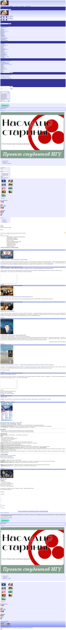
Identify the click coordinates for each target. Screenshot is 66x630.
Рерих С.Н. (2, 33)
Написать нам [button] (2, 622)
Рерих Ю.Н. (2, 32)
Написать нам (4, 222)
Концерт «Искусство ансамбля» (7, 311)
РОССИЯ (2, 70)
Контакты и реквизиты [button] (4, 621)
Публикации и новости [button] (2, 59)
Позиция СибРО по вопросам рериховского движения (6, 162)
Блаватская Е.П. (3, 29)
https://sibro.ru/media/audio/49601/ (6, 489)
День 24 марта (3, 478)
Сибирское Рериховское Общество (5, 625)
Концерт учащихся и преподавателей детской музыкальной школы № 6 (16, 296)
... (0, 496)
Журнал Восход (3, 62)
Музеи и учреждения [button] (2, 73)
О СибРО (2, 43)
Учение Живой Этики (4, 27)
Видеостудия (2, 55)
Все (1, 506)
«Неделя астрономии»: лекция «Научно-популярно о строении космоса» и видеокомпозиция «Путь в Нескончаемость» (27, 268)
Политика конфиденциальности (4, 626)
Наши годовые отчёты (4, 45)
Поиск (10, 9)
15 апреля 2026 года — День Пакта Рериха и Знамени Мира (13, 259)
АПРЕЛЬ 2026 (3, 397)
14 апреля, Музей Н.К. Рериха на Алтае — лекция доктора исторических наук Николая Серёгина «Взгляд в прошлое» (27, 364)
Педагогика (2, 50)
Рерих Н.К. (2, 31)
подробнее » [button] (2, 284)
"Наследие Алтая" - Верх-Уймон (6, 78)
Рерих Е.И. (2, 30)
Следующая (2, 507)
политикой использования (22, 627)
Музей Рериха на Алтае (4, 76)
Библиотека (2, 64)
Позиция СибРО (3, 39)
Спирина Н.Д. (2, 36)
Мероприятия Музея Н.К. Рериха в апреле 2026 (11, 422)
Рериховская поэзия (3, 69)
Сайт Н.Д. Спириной (4, 40)
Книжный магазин (3, 54)
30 (0, 504)
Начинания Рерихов (3, 38)
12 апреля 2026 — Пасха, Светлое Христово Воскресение (13, 335)
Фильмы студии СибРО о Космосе (8, 374)
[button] (4, 200)
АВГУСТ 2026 (3, 108)
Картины (2, 65)
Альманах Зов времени (4, 63)
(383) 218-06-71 (3, 8)
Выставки (2, 47)
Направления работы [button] (2, 42)
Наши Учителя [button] (1, 25)
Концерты (2, 48)
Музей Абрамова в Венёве (5, 77)
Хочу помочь (2, 57)
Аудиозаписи (2, 66)
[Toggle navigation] (0, 7)
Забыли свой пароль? (4, 177)
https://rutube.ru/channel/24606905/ (10, 391)
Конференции (2, 49)
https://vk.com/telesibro (8, 392)
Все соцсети (2, 71)
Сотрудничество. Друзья (4, 56)
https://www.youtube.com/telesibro (8, 393)
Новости (1, 61)
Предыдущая (2, 505)
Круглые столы (3, 46)
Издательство (2, 53)
